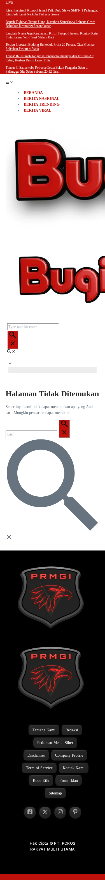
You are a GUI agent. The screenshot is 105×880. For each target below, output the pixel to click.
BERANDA (33, 93)
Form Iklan (68, 780)
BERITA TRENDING (42, 104)
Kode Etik (41, 780)
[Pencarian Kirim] (12, 340)
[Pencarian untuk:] (38, 434)
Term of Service (39, 768)
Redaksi (72, 730)
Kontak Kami (74, 768)
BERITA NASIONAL (41, 98)
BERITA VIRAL (37, 110)
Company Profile (69, 755)
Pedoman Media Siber (55, 743)
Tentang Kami (43, 730)
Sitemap (55, 793)
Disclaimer (36, 755)
